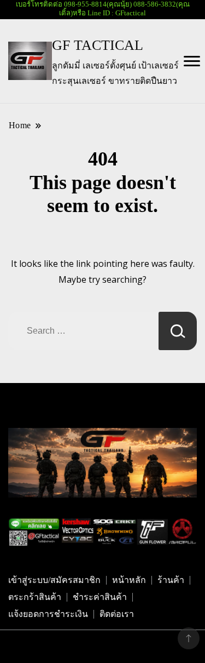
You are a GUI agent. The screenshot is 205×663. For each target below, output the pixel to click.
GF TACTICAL (97, 45)
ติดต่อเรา (116, 614)
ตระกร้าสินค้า (34, 597)
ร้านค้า (170, 580)
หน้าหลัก (129, 580)
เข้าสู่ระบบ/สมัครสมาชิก (54, 580)
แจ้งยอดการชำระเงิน (48, 614)
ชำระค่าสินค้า (100, 597)
